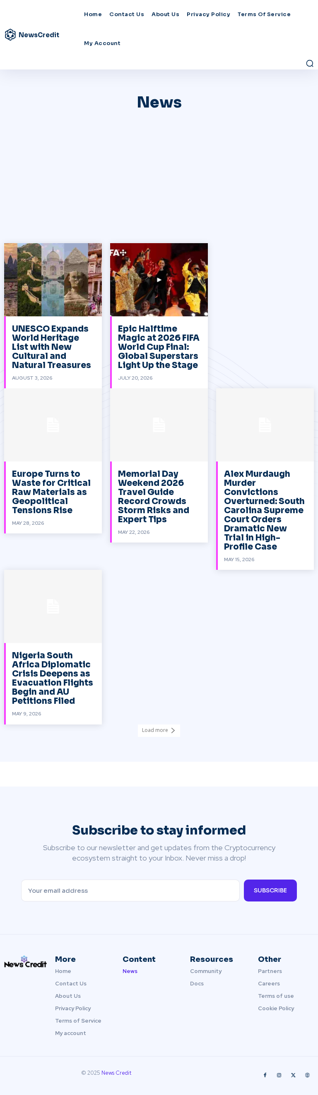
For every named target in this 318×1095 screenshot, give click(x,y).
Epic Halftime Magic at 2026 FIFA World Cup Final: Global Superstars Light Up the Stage (159, 347)
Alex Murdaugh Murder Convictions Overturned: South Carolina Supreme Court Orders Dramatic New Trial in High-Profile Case (264, 510)
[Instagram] (279, 1076)
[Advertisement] (159, 181)
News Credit (116, 1072)
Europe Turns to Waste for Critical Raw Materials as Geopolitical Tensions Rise (51, 492)
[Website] (307, 1076)
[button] (310, 63)
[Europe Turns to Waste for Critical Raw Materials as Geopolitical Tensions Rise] (53, 424)
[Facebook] (265, 1076)
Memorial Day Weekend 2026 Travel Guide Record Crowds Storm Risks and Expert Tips (153, 497)
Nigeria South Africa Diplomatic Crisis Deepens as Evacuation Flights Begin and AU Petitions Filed (52, 678)
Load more (155, 730)
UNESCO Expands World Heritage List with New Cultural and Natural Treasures (51, 347)
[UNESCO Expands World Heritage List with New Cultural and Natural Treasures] (53, 279)
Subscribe (270, 890)
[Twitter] (293, 1076)
